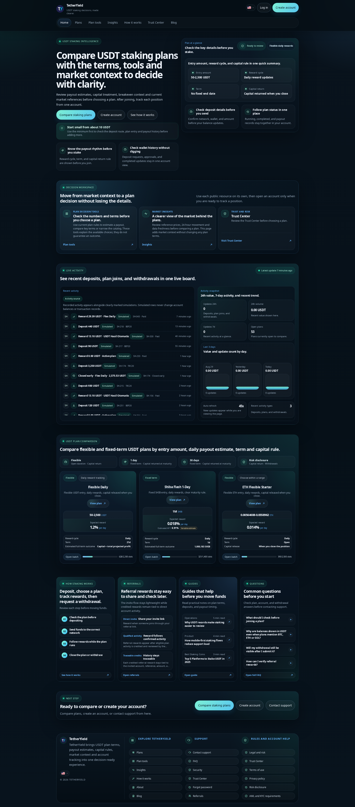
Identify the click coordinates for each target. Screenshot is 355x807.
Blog (174, 22)
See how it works (142, 115)
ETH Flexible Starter (257, 487)
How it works (132, 22)
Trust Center (156, 22)
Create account (286, 7)
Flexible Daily (98, 487)
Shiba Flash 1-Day (177, 487)
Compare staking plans (76, 115)
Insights (113, 22)
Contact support (280, 705)
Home (64, 22)
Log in (264, 7)
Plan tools (95, 22)
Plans (78, 22)
